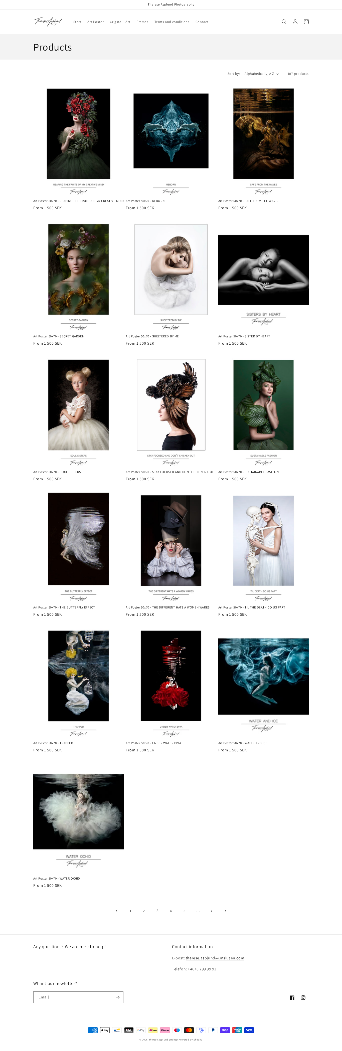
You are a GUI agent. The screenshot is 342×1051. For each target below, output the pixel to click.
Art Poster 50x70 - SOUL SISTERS (57, 472)
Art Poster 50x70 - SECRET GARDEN (58, 336)
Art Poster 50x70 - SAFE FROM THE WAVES (248, 201)
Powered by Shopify (191, 1039)
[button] (284, 21)
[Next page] (225, 910)
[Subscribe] (117, 997)
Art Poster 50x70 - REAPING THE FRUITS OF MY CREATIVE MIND (78, 201)
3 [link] (157, 910)
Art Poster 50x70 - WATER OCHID (56, 879)
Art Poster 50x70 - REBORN (145, 201)
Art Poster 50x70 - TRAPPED (53, 743)
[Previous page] (116, 910)
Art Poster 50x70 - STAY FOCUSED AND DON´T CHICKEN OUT (170, 472)
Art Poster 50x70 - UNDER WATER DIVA (153, 743)
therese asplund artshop (163, 1039)
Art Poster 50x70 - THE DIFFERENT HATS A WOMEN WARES (168, 607)
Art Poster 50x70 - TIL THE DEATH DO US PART (251, 607)
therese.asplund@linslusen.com (215, 958)
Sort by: (234, 73)
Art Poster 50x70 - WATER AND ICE (242, 743)
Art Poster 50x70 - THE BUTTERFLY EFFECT (64, 607)
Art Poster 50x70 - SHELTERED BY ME (152, 336)
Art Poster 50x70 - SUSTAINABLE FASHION (248, 472)
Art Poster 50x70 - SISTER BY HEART (244, 336)
